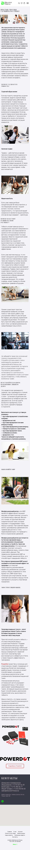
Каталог (20, 831)
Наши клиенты (9, 835)
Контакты (15, 837)
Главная (9, 831)
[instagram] (2, 801)
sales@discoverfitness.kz (10, 791)
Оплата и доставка (10, 833)
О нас (14, 831)
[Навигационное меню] (28, 3)
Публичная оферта (19, 835)
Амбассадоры (21, 833)
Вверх (14, 844)
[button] (19, 3)
